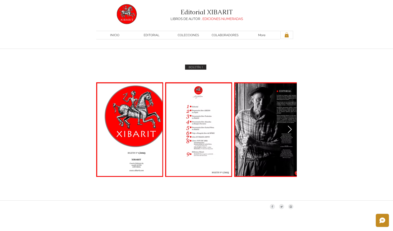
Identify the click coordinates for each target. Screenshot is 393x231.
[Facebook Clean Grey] (272, 206)
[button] (287, 34)
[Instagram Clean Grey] (290, 206)
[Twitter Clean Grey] (281, 206)
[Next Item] (289, 130)
